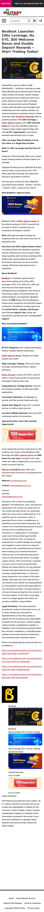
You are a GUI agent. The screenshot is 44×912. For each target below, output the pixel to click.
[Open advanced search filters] (34, 20)
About (11, 898)
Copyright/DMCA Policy (15, 908)
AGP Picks (5, 4)
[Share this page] (40, 20)
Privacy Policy (33, 908)
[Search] (29, 20)
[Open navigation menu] (4, 20)
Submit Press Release (12, 903)
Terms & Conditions (32, 903)
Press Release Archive (25, 898)
